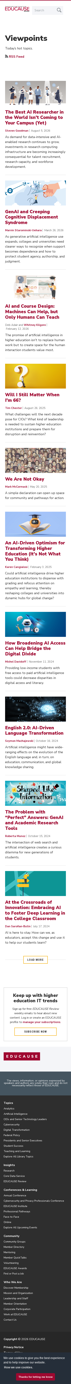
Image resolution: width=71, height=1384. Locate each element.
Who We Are (13, 1282)
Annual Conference (15, 1195)
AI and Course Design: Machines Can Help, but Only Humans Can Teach (32, 311)
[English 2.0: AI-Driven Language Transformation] (35, 709)
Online (7, 1222)
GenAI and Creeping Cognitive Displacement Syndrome (31, 217)
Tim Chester (13, 408)
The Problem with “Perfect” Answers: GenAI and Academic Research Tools (34, 820)
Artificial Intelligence (15, 1114)
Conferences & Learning (20, 1190)
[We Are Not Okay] (35, 460)
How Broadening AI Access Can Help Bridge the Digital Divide (35, 648)
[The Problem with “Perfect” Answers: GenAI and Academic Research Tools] (35, 793)
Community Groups (14, 1241)
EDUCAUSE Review (15, 1181)
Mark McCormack (16, 487)
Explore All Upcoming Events (20, 1227)
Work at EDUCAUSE (15, 1314)
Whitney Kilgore (35, 325)
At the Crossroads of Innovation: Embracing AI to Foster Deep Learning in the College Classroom (35, 910)
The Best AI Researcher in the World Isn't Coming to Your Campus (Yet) (34, 117)
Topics (8, 1103)
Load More (35, 959)
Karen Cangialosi (16, 567)
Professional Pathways (17, 1211)
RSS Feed (16, 56)
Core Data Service (14, 1176)
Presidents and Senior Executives (23, 1140)
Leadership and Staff (16, 1298)
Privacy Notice (14, 1347)
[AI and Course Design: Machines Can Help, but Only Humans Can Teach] (35, 287)
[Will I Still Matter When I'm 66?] (35, 376)
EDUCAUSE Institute (15, 1206)
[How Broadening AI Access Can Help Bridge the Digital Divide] (35, 624)
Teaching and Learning (17, 1151)
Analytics (9, 1108)
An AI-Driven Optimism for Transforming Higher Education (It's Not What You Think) (35, 551)
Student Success (13, 1146)
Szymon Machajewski (19, 741)
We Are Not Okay (24, 479)
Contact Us (10, 1320)
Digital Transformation (17, 1130)
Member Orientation (15, 1304)
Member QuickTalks (15, 1257)
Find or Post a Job (14, 1273)
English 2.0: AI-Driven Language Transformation (34, 730)
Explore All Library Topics (18, 1156)
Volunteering (11, 1263)
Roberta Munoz (15, 836)
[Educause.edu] (22, 1056)
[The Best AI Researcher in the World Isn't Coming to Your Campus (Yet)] (35, 93)
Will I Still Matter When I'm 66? (32, 397)
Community (11, 1236)
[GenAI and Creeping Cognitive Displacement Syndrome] (35, 192)
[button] (24, 1375)
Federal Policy (12, 1135)
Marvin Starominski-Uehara (23, 230)
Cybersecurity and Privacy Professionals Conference (34, 1201)
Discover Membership (16, 1288)
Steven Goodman (16, 131)
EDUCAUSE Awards (15, 1268)
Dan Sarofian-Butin (18, 926)
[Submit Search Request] (59, 10)
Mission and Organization (18, 1293)
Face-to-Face (11, 1217)
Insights (9, 1165)
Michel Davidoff (15, 662)
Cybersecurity (11, 1124)
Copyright (10, 1339)
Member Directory (14, 1247)
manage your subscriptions (41, 1022)
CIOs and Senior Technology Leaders (25, 1119)
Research (9, 1170)
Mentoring (9, 1252)
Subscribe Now (35, 1031)
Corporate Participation (17, 1309)
